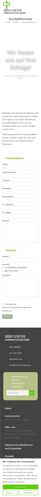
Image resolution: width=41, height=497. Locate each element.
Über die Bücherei (13, 431)
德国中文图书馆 (12, 10)
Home (8, 408)
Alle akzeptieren (20, 487)
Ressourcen (10, 434)
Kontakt (9, 456)
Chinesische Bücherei (14, 13)
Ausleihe (9, 420)
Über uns (10, 427)
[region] (20, 477)
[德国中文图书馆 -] (6, 5)
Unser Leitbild (23, 434)
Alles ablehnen (28, 493)
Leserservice (12, 416)
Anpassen (9, 493)
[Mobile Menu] (36, 8)
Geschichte (28, 431)
